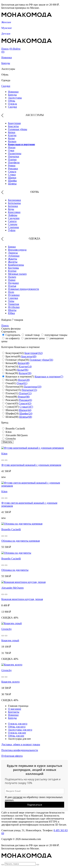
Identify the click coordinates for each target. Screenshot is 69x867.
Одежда (12, 103)
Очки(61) (22, 383)
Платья (12, 286)
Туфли (11, 230)
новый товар (32, 335)
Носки (11, 147)
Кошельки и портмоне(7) (49, 376)
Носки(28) (24, 379)
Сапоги (12, 221)
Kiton (4, 453)
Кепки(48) (23, 363)
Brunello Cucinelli (11, 529)
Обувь (11, 100)
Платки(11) (25, 393)
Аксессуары (15, 97)
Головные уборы (17, 129)
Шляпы (12, 183)
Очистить (7, 442)
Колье (11, 138)
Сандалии (13, 218)
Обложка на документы (14, 570)
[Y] (2, 864)
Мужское (6, 28)
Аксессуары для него (20, 729)
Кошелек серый (10, 640)
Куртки (12, 270)
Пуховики (14, 295)
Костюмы (13, 267)
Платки (12, 159)
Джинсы (13, 252)
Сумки (12, 174)
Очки (11, 150)
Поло (11, 292)
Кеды (11, 209)
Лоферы (12, 215)
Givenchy (6, 629)
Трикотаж (13, 304)
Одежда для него (17, 723)
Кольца (12, 141)
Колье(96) (22, 369)
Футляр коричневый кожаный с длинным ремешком (31, 465)
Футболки (14, 307)
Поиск (5, 48)
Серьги (12, 171)
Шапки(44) (25, 410)
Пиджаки (13, 283)
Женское (6, 22)
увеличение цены (35, 338)
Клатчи (12, 135)
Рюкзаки (13, 168)
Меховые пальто (17, 273)
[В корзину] (2, 460)
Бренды (5, 63)
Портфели (14, 162)
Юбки (11, 313)
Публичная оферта (12, 755)
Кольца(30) (25, 373)
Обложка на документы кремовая (20, 540)
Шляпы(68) (25, 416)
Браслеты (13, 126)
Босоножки (14, 200)
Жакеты (12, 258)
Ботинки (13, 206)
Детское (5, 33)
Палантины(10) (32, 386)
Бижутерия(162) (33, 353)
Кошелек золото (10, 681)
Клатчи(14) (25, 366)
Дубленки (13, 255)
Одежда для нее (17, 732)
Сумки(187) (26, 406)
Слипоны (13, 227)
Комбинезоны (16, 264)
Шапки (12, 177)
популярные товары (56, 335)
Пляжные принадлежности (23, 289)
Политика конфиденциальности (19, 750)
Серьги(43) (25, 403)
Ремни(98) (24, 396)
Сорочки (13, 298)
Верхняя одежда (17, 249)
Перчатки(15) (29, 390)
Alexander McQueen (12, 587)
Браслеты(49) (28, 356)
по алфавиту (13, 338)
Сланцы (12, 224)
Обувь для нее (16, 735)
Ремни (11, 165)
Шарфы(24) (25, 413)
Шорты (12, 310)
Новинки (6, 57)
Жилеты (12, 261)
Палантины (14, 153)
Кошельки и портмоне (21, 144)
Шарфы (12, 180)
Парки (11, 279)
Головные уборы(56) (41, 359)
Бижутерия (14, 123)
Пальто (12, 276)
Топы (11, 301)
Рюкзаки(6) (25, 400)
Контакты (13, 711)
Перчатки (13, 156)
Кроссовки (14, 212)
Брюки (12, 246)
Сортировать (13, 335)
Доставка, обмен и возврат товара (20, 744)
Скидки (5, 86)
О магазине (14, 708)
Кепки (11, 132)
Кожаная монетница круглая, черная (22, 599)
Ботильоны (14, 203)
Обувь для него (16, 726)
